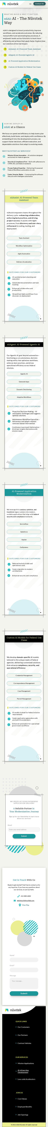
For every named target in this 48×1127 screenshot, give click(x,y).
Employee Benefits (25, 1107)
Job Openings (23, 1115)
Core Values (22, 1099)
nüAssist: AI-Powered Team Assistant (24, 49)
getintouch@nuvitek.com (25, 900)
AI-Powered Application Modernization (24, 61)
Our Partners (23, 1035)
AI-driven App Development (23, 1071)
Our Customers (24, 1027)
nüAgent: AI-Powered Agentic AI (21, 55)
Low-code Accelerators (26, 1079)
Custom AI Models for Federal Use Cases (24, 67)
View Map (25, 905)
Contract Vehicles (24, 1043)
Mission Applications (26, 1063)
